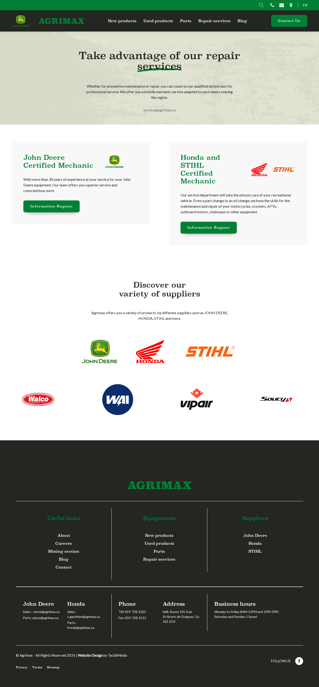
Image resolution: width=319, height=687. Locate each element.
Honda (255, 543)
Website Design (90, 655)
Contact (64, 567)
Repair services (214, 21)
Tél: (132, 612)
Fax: (132, 618)
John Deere (255, 535)
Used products (158, 21)
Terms (37, 667)
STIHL (255, 551)
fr (305, 5)
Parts (185, 21)
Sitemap (53, 667)
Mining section (63, 551)
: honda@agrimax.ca (80, 625)
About (63, 535)
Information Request (51, 206)
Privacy (22, 667)
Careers (63, 543)
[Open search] (261, 5)
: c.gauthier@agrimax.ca (83, 614)
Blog (242, 21)
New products (122, 21)
